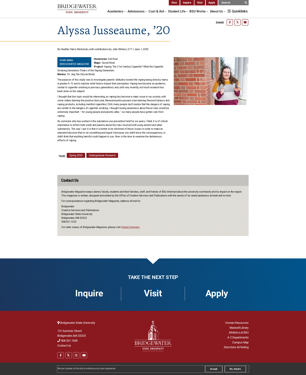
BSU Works (198, 11)
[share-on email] (245, 22)
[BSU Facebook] (60, 355)
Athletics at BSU (239, 332)
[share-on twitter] (237, 22)
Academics (115, 11)
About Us (217, 11)
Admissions (136, 11)
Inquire (187, 2)
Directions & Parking (236, 347)
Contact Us (64, 345)
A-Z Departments (238, 337)
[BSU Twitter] (68, 355)
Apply (211, 2)
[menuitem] (60, 355)
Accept (213, 369)
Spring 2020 (76, 155)
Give (174, 2)
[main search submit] (245, 2)
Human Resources (237, 322)
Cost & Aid (157, 11)
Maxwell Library (239, 327)
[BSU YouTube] (84, 355)
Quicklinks (240, 11)
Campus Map (240, 342)
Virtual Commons (130, 227)
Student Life (177, 11)
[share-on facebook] (230, 22)
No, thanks (235, 369)
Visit (199, 2)
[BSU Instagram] (76, 355)
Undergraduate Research (102, 155)
